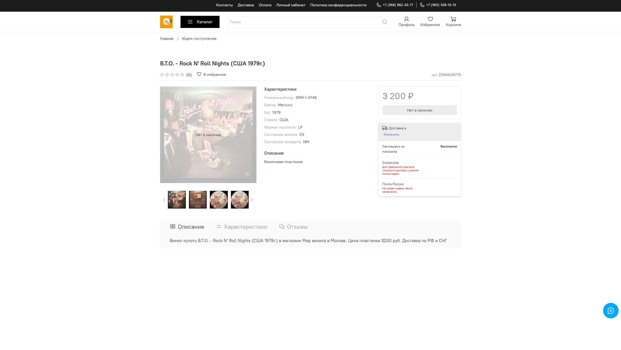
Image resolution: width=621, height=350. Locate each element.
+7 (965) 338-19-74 (441, 5)
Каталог (205, 22)
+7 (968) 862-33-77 (398, 5)
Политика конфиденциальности (338, 4)
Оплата (265, 4)
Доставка (246, 4)
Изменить (391, 134)
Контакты (224, 4)
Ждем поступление (199, 38)
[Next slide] (248, 134)
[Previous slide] (168, 134)
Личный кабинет (290, 4)
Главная (166, 38)
